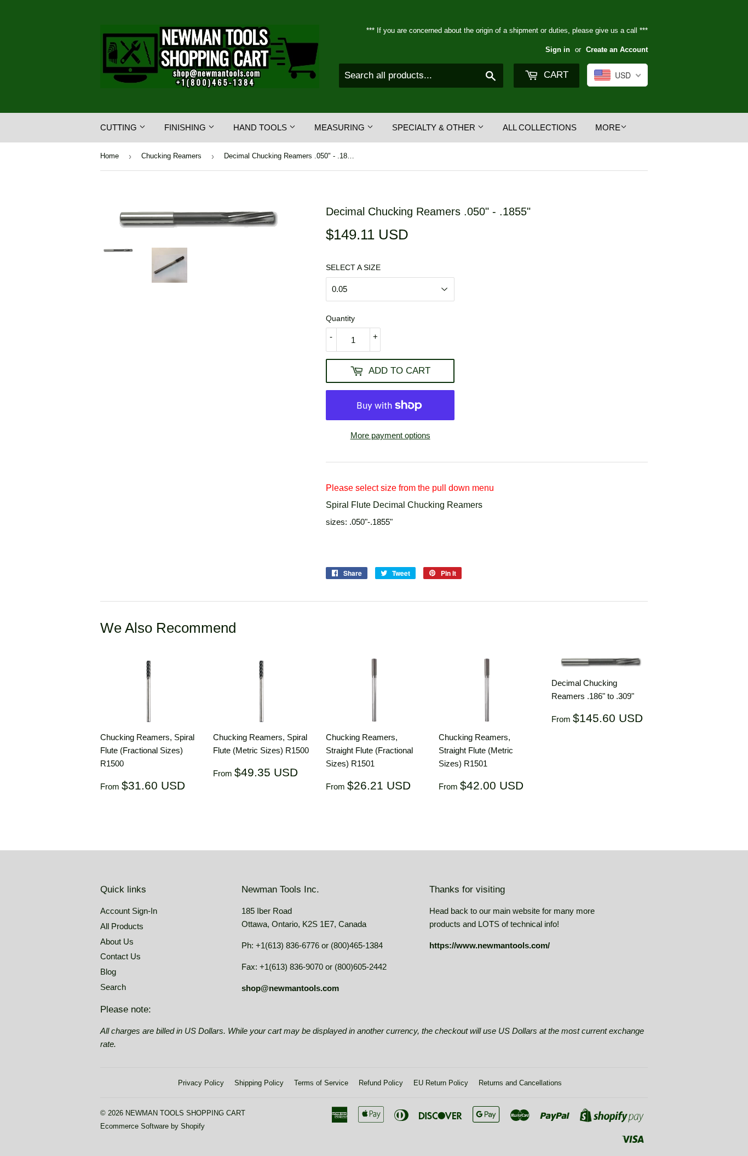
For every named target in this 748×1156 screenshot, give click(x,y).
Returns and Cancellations (520, 1083)
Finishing (186, 127)
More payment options (390, 435)
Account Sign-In (128, 910)
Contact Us (120, 956)
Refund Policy (381, 1083)
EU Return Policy (440, 1083)
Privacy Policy (201, 1083)
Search (113, 987)
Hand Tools (261, 127)
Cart (554, 75)
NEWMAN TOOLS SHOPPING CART (185, 1113)
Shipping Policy (259, 1083)
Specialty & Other (434, 127)
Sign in (557, 49)
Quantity (340, 318)
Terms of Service (321, 1083)
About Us (117, 941)
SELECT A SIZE (353, 267)
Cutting (119, 127)
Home (109, 156)
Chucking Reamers (171, 156)
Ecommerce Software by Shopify (152, 1126)
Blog (108, 971)
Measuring (340, 127)
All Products (121, 926)
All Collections (540, 127)
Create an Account (617, 49)
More (607, 127)
